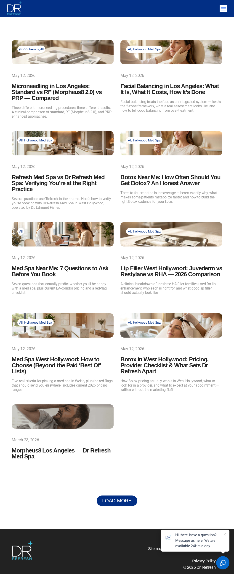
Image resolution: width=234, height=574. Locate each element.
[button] (223, 8)
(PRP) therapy (29, 49)
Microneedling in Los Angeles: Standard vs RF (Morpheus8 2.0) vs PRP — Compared (56, 92)
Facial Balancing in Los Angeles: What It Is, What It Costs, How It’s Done (169, 89)
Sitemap (155, 548)
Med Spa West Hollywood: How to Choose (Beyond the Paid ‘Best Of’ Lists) (56, 365)
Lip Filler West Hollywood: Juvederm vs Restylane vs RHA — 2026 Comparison (171, 271)
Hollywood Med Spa (147, 49)
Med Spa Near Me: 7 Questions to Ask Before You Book (60, 271)
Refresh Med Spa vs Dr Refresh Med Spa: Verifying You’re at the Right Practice (58, 183)
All (41, 49)
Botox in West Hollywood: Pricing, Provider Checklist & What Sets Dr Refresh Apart (164, 365)
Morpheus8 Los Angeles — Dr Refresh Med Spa (61, 453)
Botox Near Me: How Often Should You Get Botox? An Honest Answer (170, 180)
